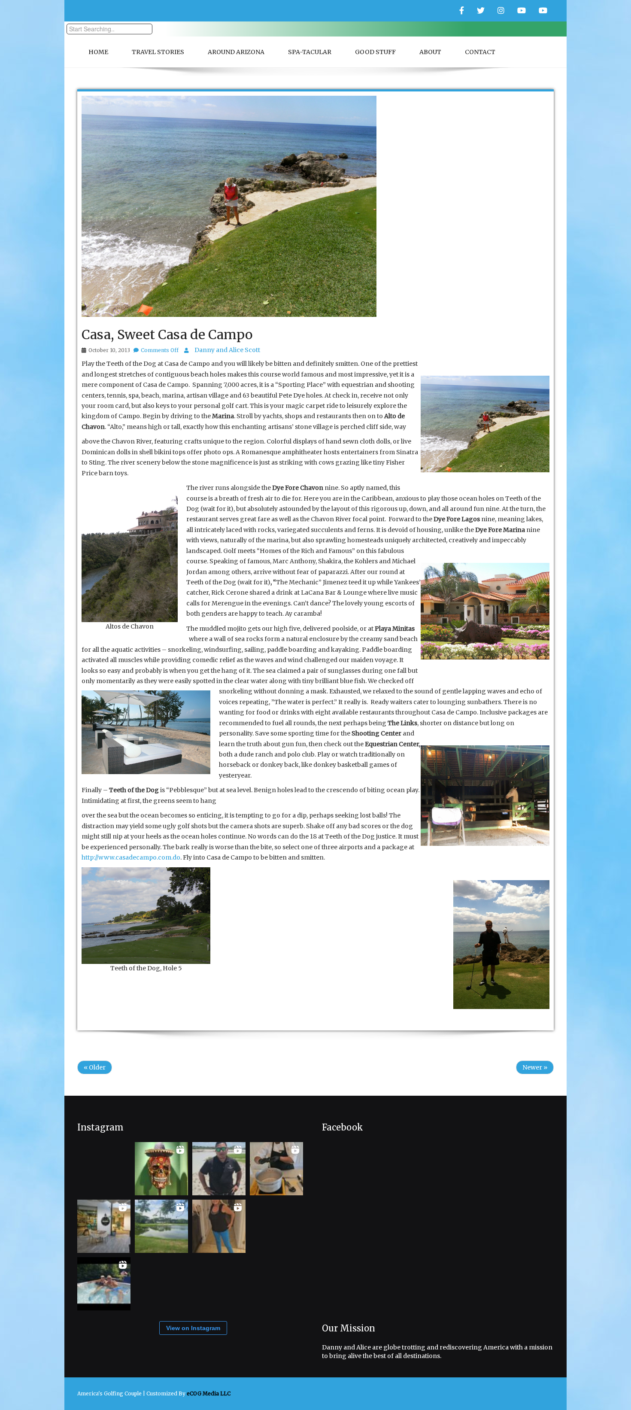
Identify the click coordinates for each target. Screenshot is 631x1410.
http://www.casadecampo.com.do (131, 857)
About (430, 52)
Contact (480, 52)
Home (98, 52)
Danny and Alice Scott (227, 350)
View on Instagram (193, 1328)
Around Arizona (236, 52)
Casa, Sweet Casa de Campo (167, 334)
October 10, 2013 (109, 350)
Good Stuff (375, 52)
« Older (95, 1067)
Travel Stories (158, 52)
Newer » (534, 1067)
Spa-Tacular (309, 52)
